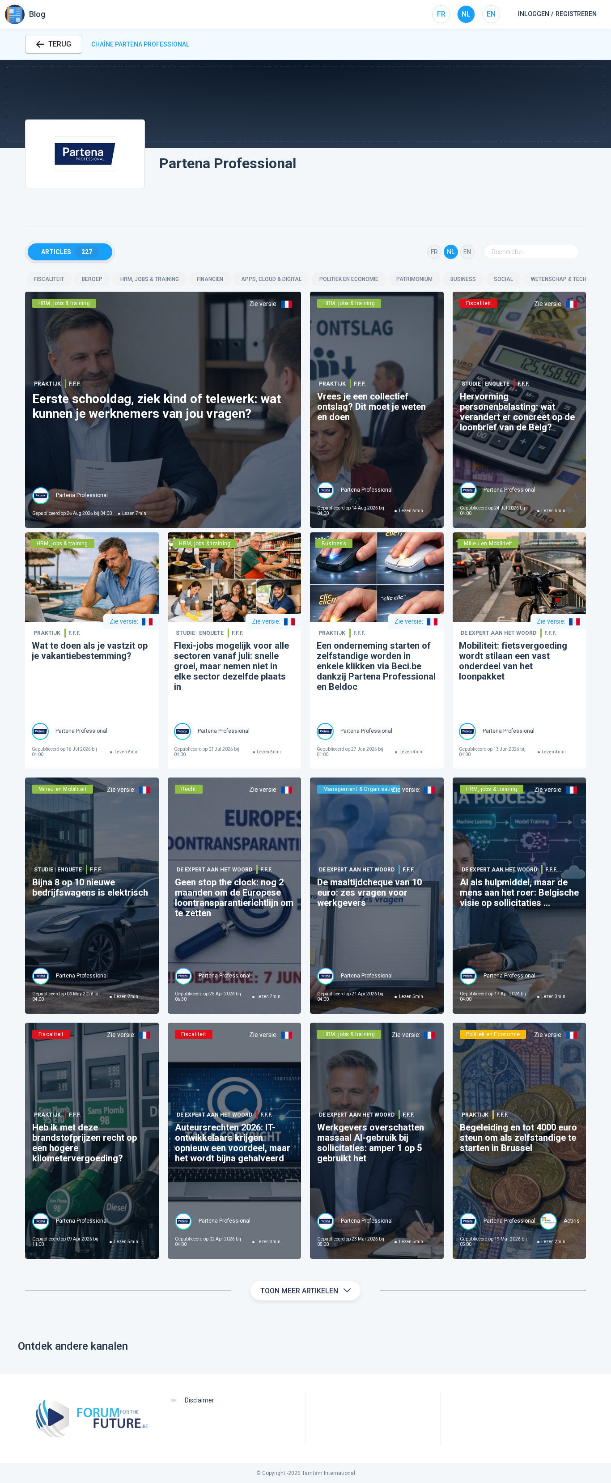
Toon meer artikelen (299, 1291)
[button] (305, 104)
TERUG (59, 44)
